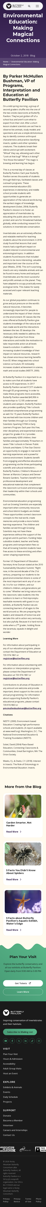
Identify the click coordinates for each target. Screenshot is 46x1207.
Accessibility (9, 1063)
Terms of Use (28, 1200)
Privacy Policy (6, 1200)
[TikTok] (32, 1040)
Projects (7, 1101)
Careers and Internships (15, 1130)
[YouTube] (5, 1040)
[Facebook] (12, 1040)
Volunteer (8, 1125)
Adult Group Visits (12, 1068)
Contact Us (9, 1135)
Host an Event (10, 1073)
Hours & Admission (12, 1058)
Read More (12, 831)
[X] (18, 1040)
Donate (7, 1115)
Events (6, 1092)
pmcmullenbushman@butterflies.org (22, 708)
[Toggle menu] (37, 6)
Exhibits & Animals (12, 1087)
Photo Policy (38, 1200)
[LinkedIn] (25, 1040)
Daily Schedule (10, 1096)
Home (5, 61)
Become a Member (13, 1120)
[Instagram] (38, 1040)
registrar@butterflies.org (16, 658)
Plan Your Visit (10, 1054)
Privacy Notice (17, 1200)
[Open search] (29, 6)
